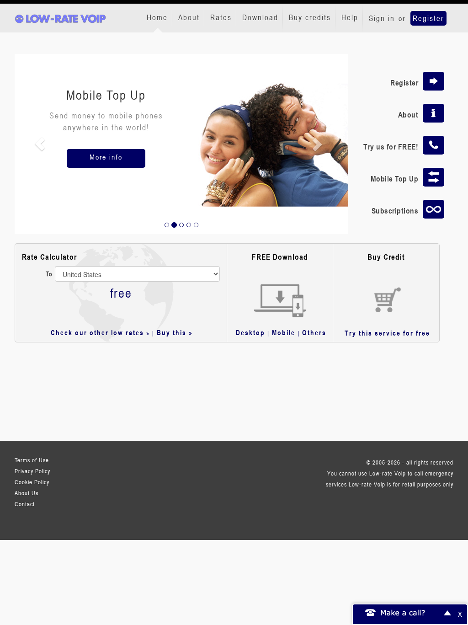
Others (314, 332)
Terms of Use (32, 460)
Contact (25, 503)
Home (157, 17)
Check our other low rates (97, 332)
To (49, 274)
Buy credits (310, 17)
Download (260, 17)
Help (349, 17)
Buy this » (175, 332)
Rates (221, 17)
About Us (26, 493)
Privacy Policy (32, 471)
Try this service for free (387, 332)
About (189, 17)
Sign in (382, 18)
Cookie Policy (32, 482)
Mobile (283, 332)
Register (428, 18)
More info (106, 156)
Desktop (250, 332)
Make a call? (403, 612)
